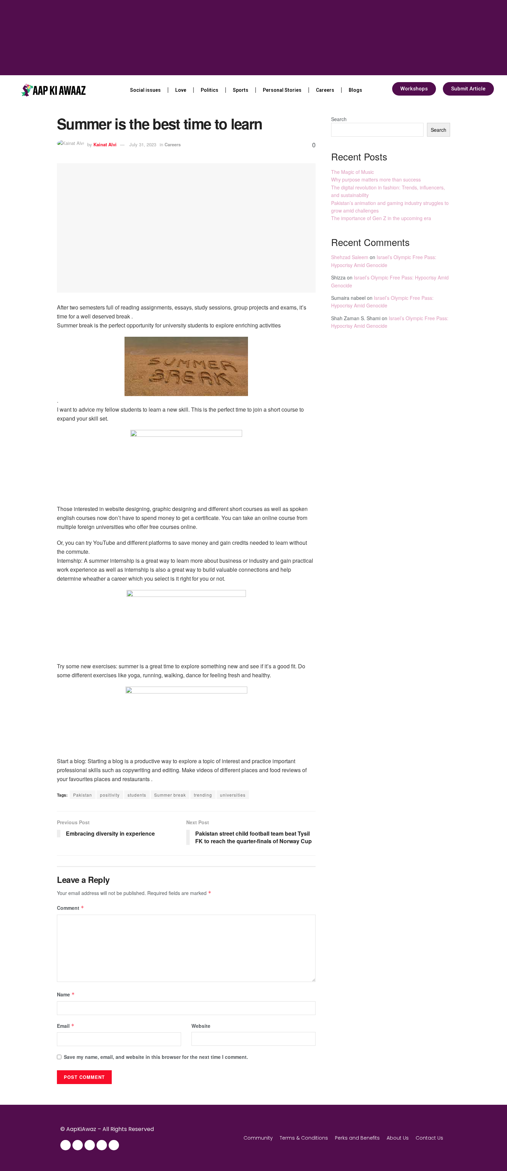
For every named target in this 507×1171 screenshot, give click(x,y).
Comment (70, 907)
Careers (325, 90)
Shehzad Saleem (349, 257)
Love (180, 90)
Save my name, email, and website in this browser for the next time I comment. (156, 1056)
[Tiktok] (114, 1145)
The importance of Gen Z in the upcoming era (381, 218)
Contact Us (429, 1137)
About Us (398, 1137)
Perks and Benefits (357, 1137)
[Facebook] (65, 1145)
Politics (209, 90)
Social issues (145, 90)
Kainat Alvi (105, 144)
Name (66, 994)
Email (65, 1025)
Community (258, 1137)
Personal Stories (282, 90)
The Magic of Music (352, 171)
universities (233, 795)
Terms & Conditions (304, 1137)
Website (200, 1025)
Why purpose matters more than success (376, 179)
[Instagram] (77, 1145)
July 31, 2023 (142, 144)
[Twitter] (89, 1145)
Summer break (170, 795)
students (137, 795)
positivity (110, 795)
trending (203, 795)
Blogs (355, 90)
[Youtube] (102, 1145)
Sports (240, 90)
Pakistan (82, 795)
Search (339, 119)
